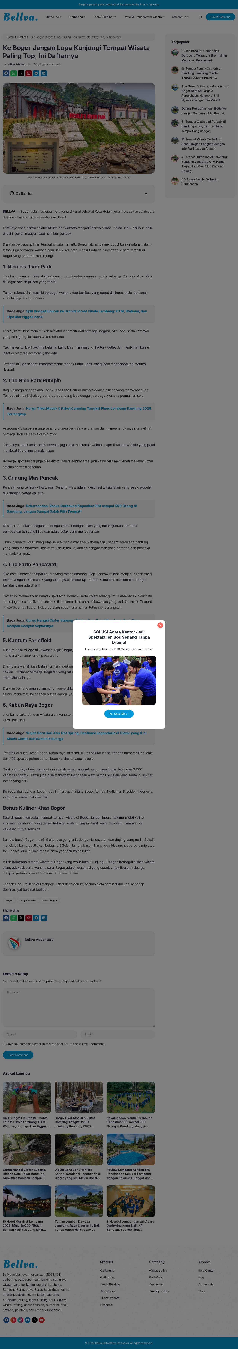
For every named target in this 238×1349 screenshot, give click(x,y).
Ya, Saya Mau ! (119, 713)
